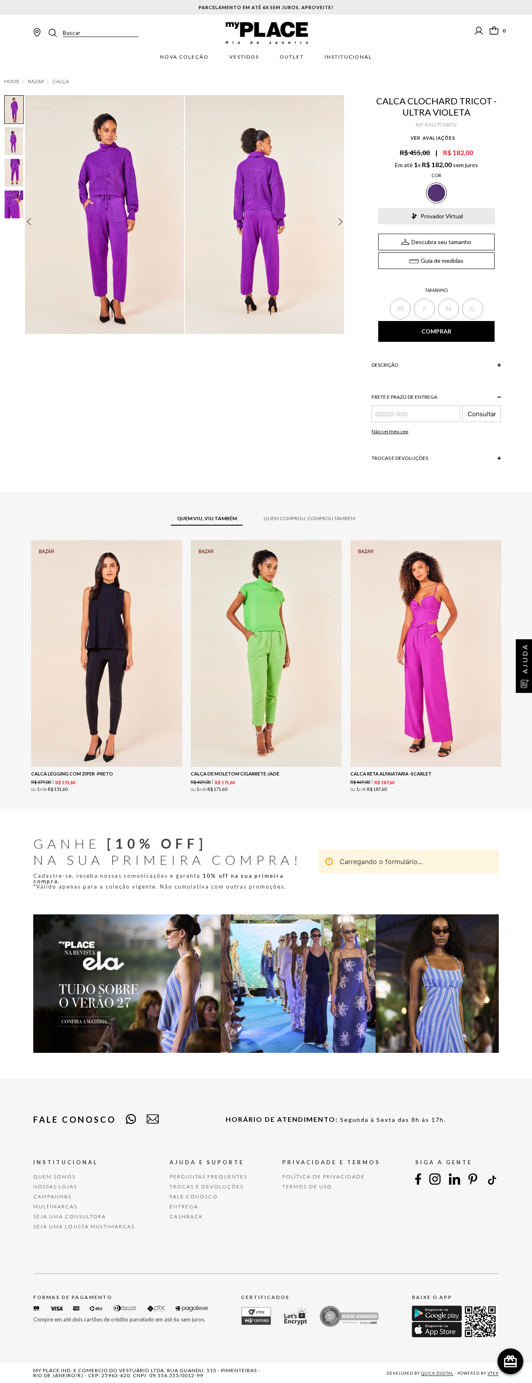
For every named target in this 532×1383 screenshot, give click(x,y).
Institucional (348, 57)
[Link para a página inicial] (12, 81)
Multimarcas (55, 1206)
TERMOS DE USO (307, 1186)
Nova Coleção (184, 57)
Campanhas (52, 1196)
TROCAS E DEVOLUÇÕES (207, 1186)
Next (341, 221)
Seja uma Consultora (69, 1216)
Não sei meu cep (390, 431)
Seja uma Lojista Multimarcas (84, 1226)
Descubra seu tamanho (441, 241)
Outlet (292, 57)
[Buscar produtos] (55, 33)
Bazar (36, 81)
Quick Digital (437, 1373)
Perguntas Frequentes (208, 1176)
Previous (28, 221)
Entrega (184, 1206)
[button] (400, 309)
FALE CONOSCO (194, 1196)
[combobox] (92, 33)
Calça (60, 81)
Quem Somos (54, 1176)
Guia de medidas (442, 260)
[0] (494, 30)
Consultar (482, 414)
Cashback (186, 1216)
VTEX (493, 1373)
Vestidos (244, 57)
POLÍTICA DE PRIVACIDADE (323, 1176)
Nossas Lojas (55, 1186)
